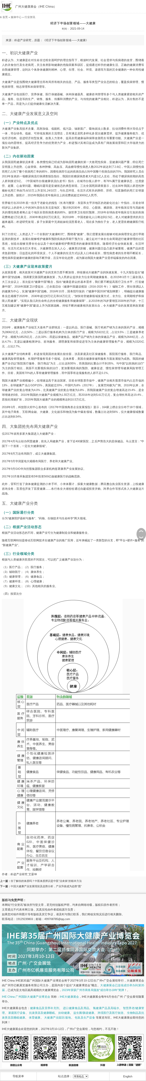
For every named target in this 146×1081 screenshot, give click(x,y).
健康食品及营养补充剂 (44, 1008)
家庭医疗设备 (16, 1012)
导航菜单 (18, 1076)
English (127, 1076)
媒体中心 (16, 17)
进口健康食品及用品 (76, 1008)
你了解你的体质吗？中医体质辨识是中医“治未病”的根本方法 (46, 880)
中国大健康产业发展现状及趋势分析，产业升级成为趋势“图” (46, 886)
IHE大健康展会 (69, 996)
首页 (5, 17)
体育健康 (34, 1017)
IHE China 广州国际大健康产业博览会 (26, 996)
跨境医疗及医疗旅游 (110, 1012)
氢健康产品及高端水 (106, 1008)
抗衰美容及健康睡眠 (42, 1012)
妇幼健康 (64, 1012)
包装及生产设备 (85, 1017)
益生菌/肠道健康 (83, 1012)
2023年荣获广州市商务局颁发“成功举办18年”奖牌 (93, 990)
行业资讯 (30, 17)
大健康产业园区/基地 (57, 1017)
